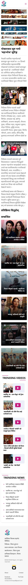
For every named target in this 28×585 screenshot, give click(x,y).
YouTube (20, 577)
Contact (21, 573)
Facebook (7, 577)
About (6, 573)
